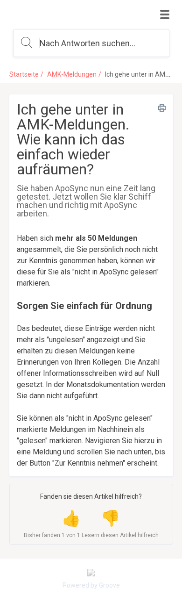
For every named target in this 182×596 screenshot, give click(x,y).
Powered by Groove (91, 585)
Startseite (24, 74)
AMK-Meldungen (72, 74)
